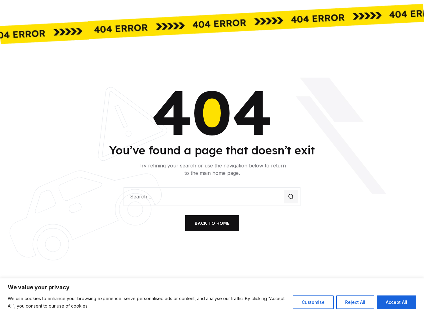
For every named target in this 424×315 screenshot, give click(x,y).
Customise (313, 302)
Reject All (355, 302)
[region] (212, 296)
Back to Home (212, 223)
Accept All (396, 302)
